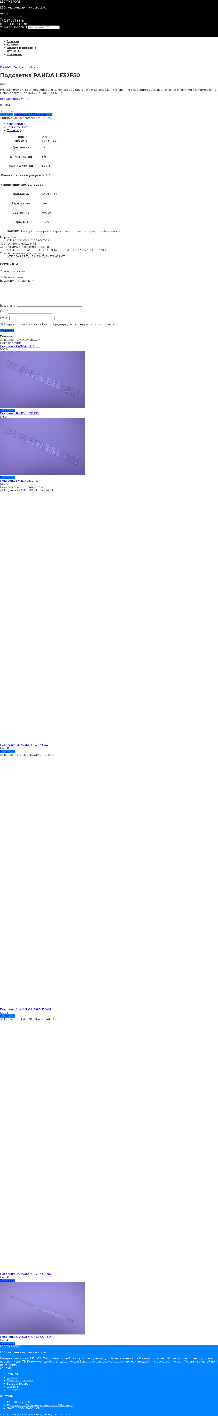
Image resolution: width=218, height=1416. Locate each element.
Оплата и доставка (21, 47)
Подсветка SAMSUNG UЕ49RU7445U (26, 745)
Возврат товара (17, 1383)
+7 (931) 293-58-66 (12, 20)
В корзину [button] (7, 410)
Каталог (13, 44)
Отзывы (13, 51)
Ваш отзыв (8, 305)
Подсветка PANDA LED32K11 (20, 346)
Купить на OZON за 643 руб (33, 114)
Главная (13, 41)
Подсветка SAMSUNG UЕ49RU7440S (25, 1009)
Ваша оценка (10, 280)
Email (4, 317)
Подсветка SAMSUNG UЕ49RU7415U (25, 1336)
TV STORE (10, 1)
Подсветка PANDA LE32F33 (19, 413)
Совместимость (18, 127)
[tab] (112, 124)
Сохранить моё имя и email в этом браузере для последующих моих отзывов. (59, 324)
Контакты (14, 54)
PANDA (32, 66)
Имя (4, 311)
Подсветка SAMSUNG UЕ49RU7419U (25, 1274)
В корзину (6, 114)
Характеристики (18, 124)
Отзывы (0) (14, 130)
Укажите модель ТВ (14, 27)
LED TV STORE (10, 1346)
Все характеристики (14, 99)
